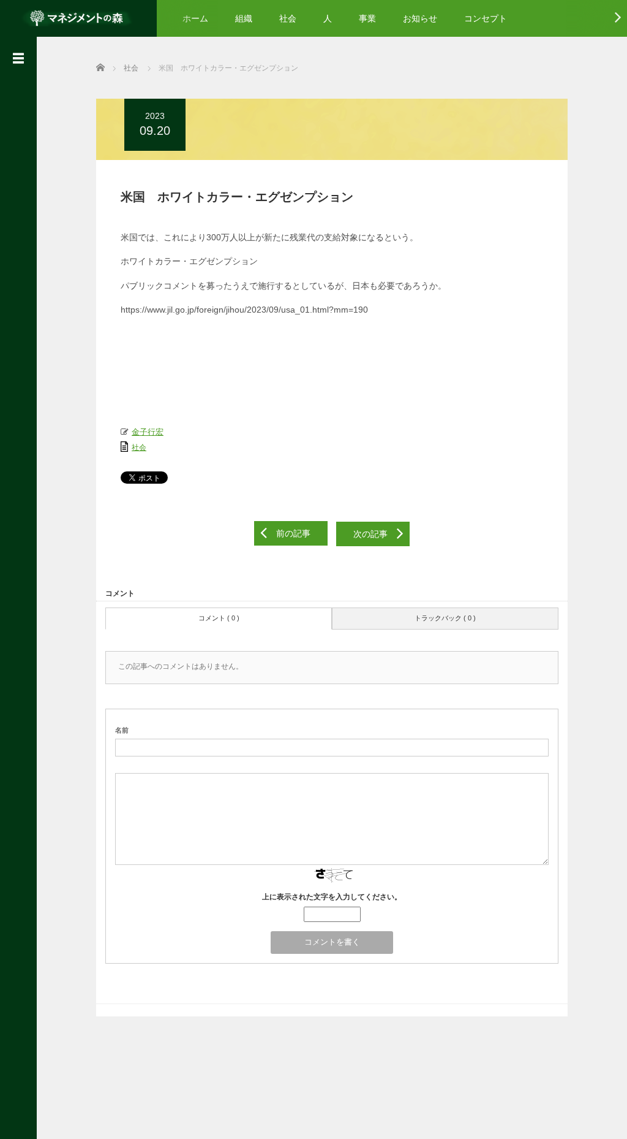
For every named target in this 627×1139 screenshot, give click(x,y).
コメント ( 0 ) (218, 618)
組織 (243, 18)
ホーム (195, 18)
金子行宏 (147, 432)
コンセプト (485, 18)
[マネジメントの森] (78, 17)
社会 (287, 18)
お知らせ (420, 18)
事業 (367, 18)
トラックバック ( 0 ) (445, 618)
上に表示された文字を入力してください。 (332, 897)
